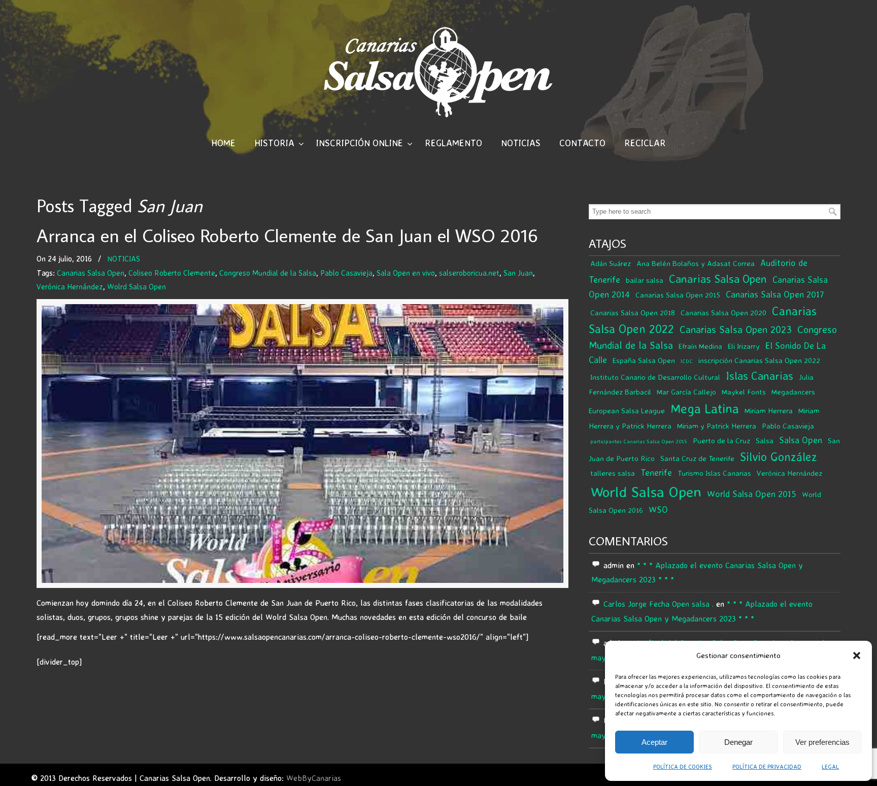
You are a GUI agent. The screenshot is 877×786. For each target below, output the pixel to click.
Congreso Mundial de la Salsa (267, 273)
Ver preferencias (822, 742)
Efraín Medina (700, 346)
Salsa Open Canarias (438, 71)
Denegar (738, 742)
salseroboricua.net (469, 273)
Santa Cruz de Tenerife (697, 458)
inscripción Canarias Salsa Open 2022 (759, 360)
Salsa (764, 440)
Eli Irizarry (744, 346)
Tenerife (656, 472)
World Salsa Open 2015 (751, 493)
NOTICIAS (123, 259)
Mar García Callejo (686, 392)
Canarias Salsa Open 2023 (736, 329)
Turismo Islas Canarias (714, 473)
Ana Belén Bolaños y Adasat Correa (695, 263)
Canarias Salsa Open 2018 (632, 312)
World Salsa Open (645, 491)
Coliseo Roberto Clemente (171, 273)
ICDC (687, 361)
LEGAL (830, 766)
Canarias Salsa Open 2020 (723, 312)
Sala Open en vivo (406, 273)
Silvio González (778, 456)
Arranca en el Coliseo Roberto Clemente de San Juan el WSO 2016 (287, 235)
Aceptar (654, 742)
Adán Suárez (610, 263)
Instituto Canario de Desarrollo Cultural (655, 377)
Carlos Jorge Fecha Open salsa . (658, 604)
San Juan (518, 273)
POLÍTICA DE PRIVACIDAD (766, 766)
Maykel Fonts (744, 392)
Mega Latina (704, 408)
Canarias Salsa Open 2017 (775, 294)
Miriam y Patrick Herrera (716, 426)
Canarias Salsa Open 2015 (677, 295)
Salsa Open (800, 440)
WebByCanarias (313, 778)
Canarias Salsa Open (90, 273)
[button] (857, 655)
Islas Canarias (759, 375)
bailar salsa (644, 280)
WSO (658, 509)
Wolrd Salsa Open (136, 286)
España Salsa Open (644, 360)
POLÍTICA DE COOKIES (682, 766)
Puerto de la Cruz (721, 440)
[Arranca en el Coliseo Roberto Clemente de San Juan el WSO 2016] (302, 443)
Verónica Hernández (70, 286)
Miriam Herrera (769, 410)
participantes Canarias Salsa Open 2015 (638, 441)
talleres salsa (612, 473)
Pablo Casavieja (346, 273)
